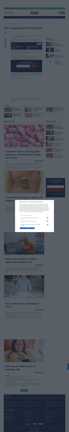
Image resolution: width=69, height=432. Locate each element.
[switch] (47, 217)
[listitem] (34, 215)
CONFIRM (27, 228)
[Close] (52, 202)
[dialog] (34, 216)
